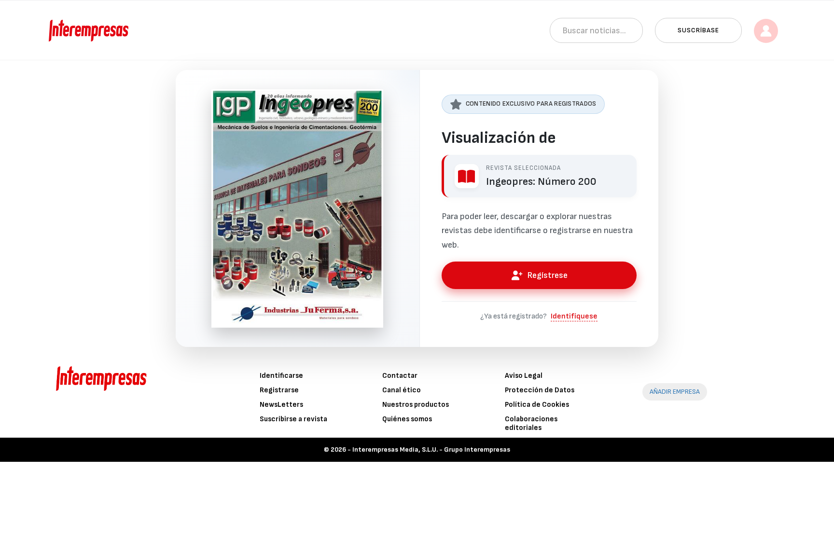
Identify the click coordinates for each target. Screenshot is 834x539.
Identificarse (281, 375)
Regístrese (548, 275)
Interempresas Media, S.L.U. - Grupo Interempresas (431, 449)
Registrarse (279, 390)
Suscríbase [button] (698, 30)
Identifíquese (574, 316)
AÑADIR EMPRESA (675, 391)
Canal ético (401, 390)
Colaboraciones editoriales (531, 423)
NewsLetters (281, 404)
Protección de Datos (539, 390)
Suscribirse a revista (293, 419)
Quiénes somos (407, 419)
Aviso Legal (523, 375)
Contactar (399, 375)
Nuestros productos (415, 404)
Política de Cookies (537, 404)
